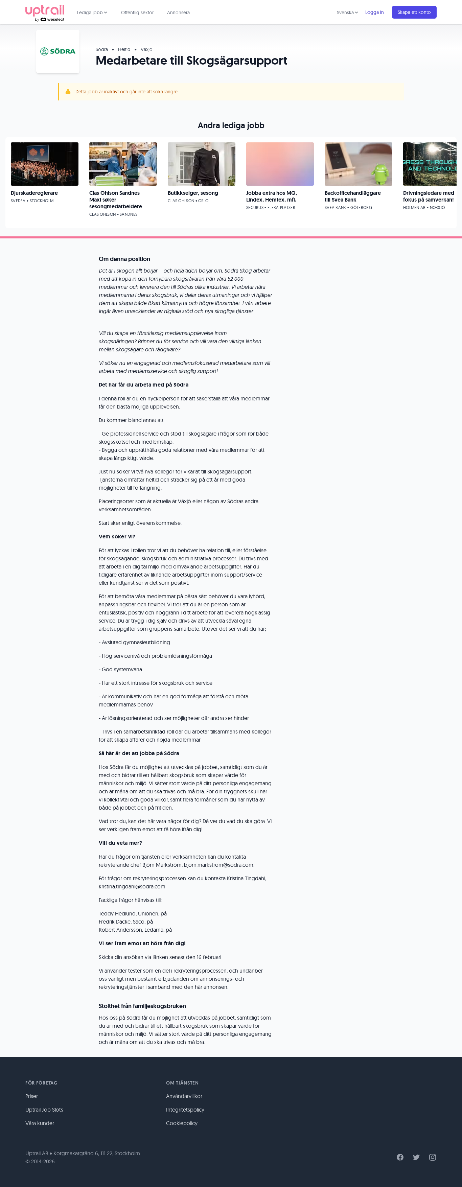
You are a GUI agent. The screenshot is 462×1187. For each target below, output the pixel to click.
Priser (31, 1096)
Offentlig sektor (137, 12)
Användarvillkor (184, 1096)
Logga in (374, 12)
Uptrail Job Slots (44, 1109)
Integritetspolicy (185, 1109)
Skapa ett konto (414, 12)
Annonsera (178, 12)
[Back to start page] (44, 12)
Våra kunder (39, 1123)
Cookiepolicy (182, 1123)
